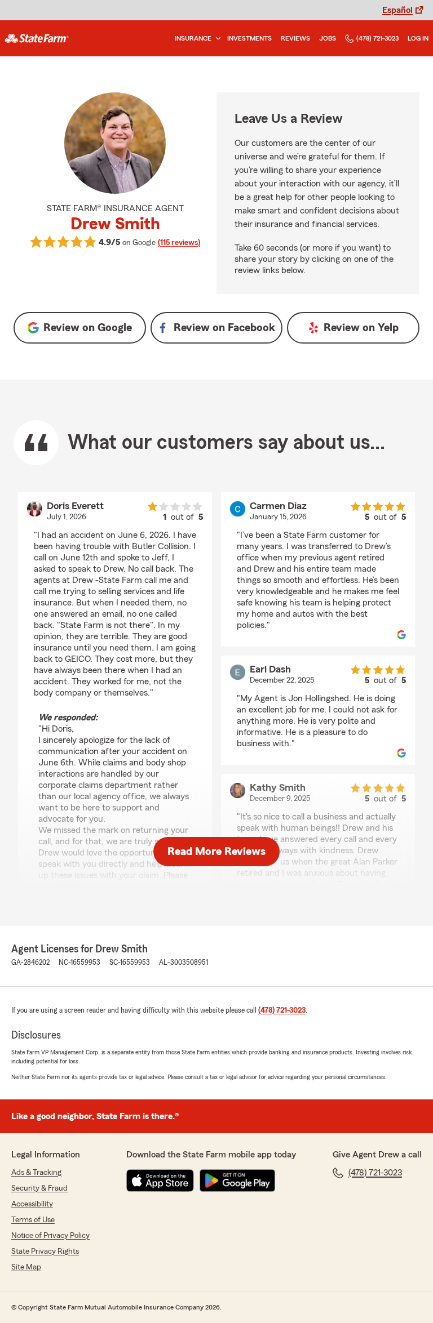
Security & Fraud (39, 1188)
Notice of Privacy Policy (50, 1236)
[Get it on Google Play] (237, 1180)
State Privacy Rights (45, 1251)
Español (397, 10)
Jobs (327, 38)
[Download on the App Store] (160, 1180)
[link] (36, 38)
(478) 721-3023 (377, 38)
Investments (249, 38)
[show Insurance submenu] (215, 38)
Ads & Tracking (36, 1173)
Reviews (295, 38)
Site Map (26, 1267)
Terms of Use (33, 1220)
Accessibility (32, 1204)
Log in (418, 38)
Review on (87, 327)
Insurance (193, 38)
